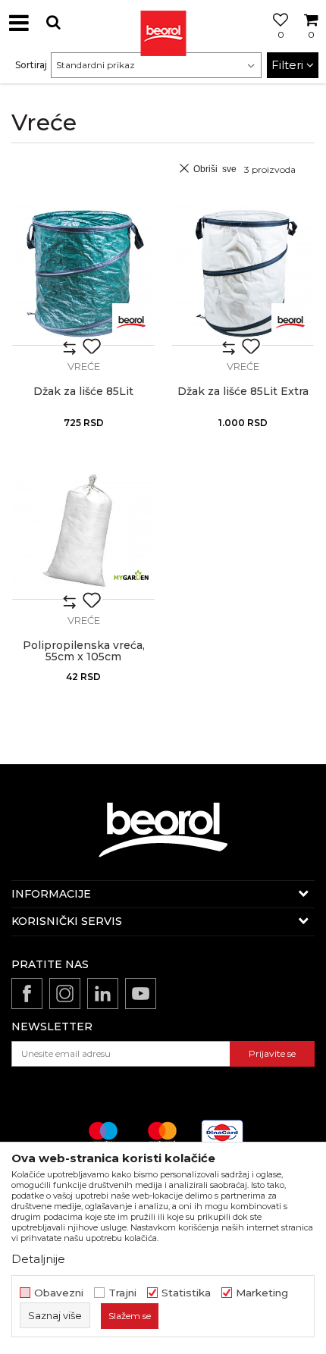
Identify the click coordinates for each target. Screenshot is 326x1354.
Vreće (83, 366)
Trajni (122, 1293)
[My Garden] (131, 576)
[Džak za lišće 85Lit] (83, 274)
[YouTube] (140, 993)
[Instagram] (65, 993)
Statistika (186, 1293)
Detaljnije (38, 1259)
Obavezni (58, 1293)
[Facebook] (27, 993)
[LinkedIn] (103, 993)
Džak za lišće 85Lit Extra (243, 391)
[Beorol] (163, 23)
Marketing (262, 1293)
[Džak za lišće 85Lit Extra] (242, 274)
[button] (53, 22)
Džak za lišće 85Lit (83, 391)
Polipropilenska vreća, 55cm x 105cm (84, 651)
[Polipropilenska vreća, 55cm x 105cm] (83, 528)
